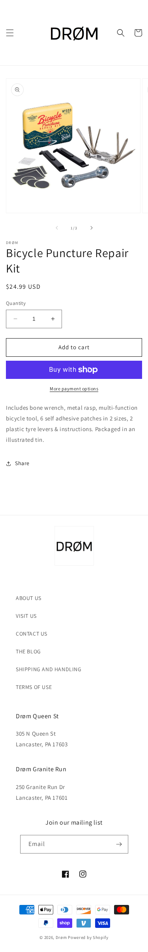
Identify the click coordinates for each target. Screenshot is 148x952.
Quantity (16, 303)
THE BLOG (28, 651)
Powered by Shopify (88, 937)
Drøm (61, 937)
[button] (10, 33)
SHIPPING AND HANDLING (49, 669)
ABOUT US (28, 598)
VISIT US (26, 615)
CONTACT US (31, 633)
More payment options (74, 389)
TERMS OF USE (34, 687)
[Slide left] (57, 228)
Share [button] (22, 463)
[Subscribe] (119, 844)
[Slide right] (91, 228)
